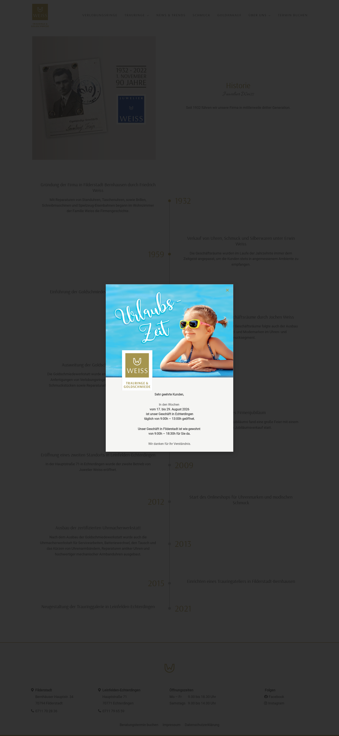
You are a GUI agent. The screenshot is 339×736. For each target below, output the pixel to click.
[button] (227, 290)
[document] (169, 368)
